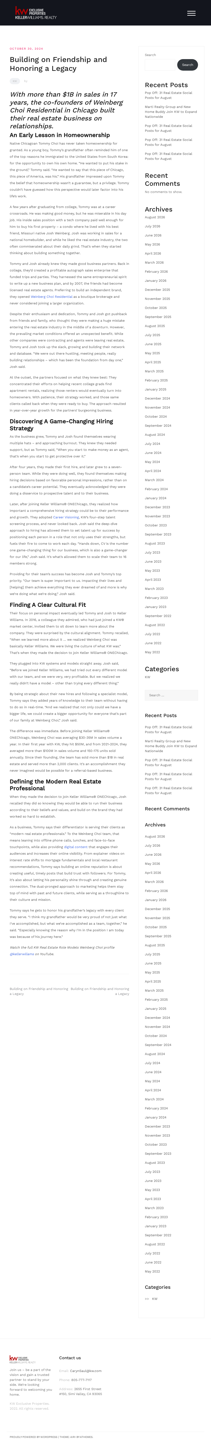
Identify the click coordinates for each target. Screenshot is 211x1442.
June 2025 (153, 344)
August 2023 (155, 543)
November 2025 (157, 299)
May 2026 (152, 244)
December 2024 (157, 398)
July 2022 (152, 634)
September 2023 (158, 534)
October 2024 (156, 416)
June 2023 (153, 561)
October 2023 (156, 525)
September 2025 (158, 317)
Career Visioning (66, 517)
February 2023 (156, 598)
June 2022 (153, 643)
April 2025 (153, 362)
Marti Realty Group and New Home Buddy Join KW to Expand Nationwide (171, 112)
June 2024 (153, 453)
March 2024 (154, 480)
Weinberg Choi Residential (51, 297)
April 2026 (153, 253)
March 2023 (154, 589)
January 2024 (155, 498)
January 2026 (155, 281)
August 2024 (155, 435)
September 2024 (158, 426)
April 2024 (153, 471)
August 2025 (155, 326)
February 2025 (156, 380)
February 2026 (156, 271)
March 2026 (154, 262)
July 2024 (152, 444)
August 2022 (155, 625)
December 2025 (157, 290)
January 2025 (155, 389)
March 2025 (154, 371)
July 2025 (152, 335)
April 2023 (153, 580)
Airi (73, 1436)
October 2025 (156, 308)
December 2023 (157, 507)
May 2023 (152, 571)
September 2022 (158, 616)
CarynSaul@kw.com (86, 1371)
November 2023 (157, 516)
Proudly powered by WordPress (33, 1436)
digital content (75, 847)
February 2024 (156, 489)
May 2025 (152, 353)
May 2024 (152, 462)
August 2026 (155, 217)
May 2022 (152, 652)
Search (150, 55)
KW (15, 81)
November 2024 (157, 407)
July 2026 (152, 226)
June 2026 (153, 235)
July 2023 (152, 552)
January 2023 (155, 607)
